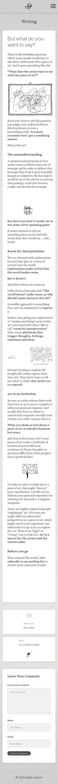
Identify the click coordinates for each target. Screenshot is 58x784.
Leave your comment (18, 685)
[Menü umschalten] (53, 7)
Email (10, 736)
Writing (29, 21)
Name (10, 720)
